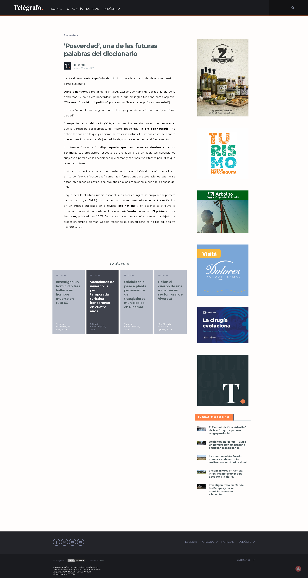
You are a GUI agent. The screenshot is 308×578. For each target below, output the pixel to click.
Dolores (60, 324)
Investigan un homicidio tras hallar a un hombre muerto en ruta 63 (68, 292)
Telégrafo (80, 64)
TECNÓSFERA (111, 9)
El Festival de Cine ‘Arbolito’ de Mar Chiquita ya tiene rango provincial (227, 430)
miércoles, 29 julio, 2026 (63, 328)
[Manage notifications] (298, 569)
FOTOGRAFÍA (74, 9)
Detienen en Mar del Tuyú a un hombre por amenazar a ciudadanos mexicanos (227, 444)
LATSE (101, 560)
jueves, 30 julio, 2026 (98, 328)
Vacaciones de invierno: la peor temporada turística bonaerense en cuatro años (102, 296)
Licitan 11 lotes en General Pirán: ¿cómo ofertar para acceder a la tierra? (226, 473)
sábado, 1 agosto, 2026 (165, 328)
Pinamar (128, 324)
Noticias (61, 275)
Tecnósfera (71, 35)
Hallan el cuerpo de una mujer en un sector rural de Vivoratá (170, 290)
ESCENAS (56, 9)
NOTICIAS (92, 9)
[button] (201, 428)
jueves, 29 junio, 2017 (83, 68)
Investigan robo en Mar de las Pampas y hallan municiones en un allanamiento (226, 490)
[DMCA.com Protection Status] (76, 560)
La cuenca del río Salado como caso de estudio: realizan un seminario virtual (227, 459)
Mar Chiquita (164, 324)
